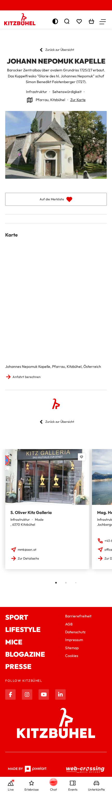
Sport (16, 617)
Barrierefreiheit (78, 616)
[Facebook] (10, 694)
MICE (13, 642)
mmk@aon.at (27, 549)
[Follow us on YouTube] (44, 694)
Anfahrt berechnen (27, 377)
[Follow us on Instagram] (27, 694)
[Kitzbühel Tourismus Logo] (19, 19)
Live (11, 789)
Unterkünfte (96, 789)
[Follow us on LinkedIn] (60, 694)
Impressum (74, 639)
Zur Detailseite (28, 558)
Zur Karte (78, 99)
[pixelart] (27, 769)
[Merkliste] (79, 21)
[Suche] (66, 21)
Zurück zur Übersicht (59, 50)
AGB (69, 624)
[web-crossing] (85, 769)
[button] (102, 21)
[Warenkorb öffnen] (91, 21)
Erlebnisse (31, 789)
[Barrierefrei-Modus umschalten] (55, 21)
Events (72, 789)
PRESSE (18, 666)
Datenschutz (75, 632)
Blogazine (25, 654)
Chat (53, 789)
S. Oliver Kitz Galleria (31, 512)
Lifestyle (23, 629)
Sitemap (72, 648)
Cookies (71, 655)
